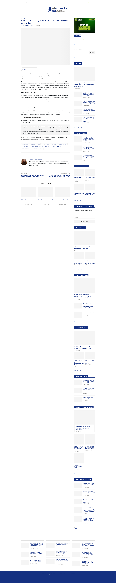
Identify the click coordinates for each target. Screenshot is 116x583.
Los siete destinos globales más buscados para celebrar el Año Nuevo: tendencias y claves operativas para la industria (36, 545)
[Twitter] (88, 2)
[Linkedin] (91, 2)
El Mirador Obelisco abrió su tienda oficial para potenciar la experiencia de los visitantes (88, 119)
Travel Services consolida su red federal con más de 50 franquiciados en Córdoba (62, 552)
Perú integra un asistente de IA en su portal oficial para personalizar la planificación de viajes (84, 84)
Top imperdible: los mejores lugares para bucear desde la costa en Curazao (36, 553)
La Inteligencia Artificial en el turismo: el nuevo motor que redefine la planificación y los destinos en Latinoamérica (89, 509)
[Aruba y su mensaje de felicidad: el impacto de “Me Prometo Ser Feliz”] (90, 439)
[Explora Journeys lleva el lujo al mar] (78, 315)
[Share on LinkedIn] (45, 154)
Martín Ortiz (47, 146)
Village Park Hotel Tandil (37, 148)
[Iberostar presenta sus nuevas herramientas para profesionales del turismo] (79, 439)
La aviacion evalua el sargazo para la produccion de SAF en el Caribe (89, 484)
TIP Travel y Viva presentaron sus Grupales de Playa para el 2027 (63, 544)
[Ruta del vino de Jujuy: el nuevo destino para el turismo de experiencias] (90, 255)
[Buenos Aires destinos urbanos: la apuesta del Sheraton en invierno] (79, 255)
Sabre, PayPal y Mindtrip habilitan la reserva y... (90, 178)
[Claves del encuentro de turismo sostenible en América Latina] (78, 501)
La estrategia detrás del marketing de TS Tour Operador (83, 428)
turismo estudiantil (26, 148)
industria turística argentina (36, 146)
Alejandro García (25, 144)
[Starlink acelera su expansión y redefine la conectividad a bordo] (84, 338)
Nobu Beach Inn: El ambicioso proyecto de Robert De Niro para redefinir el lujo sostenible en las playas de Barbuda (89, 519)
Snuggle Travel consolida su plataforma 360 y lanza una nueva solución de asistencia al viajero (83, 296)
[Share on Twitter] (44, 154)
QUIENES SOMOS (29, 2)
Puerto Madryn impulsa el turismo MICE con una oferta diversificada (89, 110)
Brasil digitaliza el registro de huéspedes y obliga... (79, 193)
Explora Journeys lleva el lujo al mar (89, 313)
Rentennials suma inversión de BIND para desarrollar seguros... (90, 193)
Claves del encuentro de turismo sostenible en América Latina (88, 501)
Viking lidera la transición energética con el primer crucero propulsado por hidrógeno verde (88, 305)
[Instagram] (89, 2)
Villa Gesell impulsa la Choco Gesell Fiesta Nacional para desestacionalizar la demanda (89, 102)
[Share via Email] (47, 154)
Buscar (92, 52)
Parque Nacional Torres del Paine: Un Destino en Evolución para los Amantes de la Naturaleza (88, 390)
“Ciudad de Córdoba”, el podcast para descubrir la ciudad (78, 466)
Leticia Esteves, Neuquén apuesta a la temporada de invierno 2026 (88, 381)
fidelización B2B (25, 146)
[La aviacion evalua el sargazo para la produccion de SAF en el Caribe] (78, 485)
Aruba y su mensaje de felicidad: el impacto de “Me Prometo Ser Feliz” (90, 447)
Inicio (22, 2)
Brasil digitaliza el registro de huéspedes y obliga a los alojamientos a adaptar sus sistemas (89, 138)
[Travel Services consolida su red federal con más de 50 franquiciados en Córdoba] (45, 192)
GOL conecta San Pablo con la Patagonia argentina (90, 362)
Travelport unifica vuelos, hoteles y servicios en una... (77, 179)
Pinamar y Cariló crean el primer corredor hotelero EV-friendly (89, 493)
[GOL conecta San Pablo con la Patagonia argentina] (90, 355)
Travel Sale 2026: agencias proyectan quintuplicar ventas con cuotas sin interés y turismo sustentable (62, 561)
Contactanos (49, 2)
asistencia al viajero (35, 144)
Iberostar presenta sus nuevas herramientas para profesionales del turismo (78, 448)
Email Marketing (39, 2)
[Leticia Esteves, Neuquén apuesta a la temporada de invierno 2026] (78, 382)
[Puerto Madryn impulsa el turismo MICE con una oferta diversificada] (78, 111)
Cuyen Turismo (54, 144)
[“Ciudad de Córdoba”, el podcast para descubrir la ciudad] (79, 458)
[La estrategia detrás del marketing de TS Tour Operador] (84, 421)
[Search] (94, 2)
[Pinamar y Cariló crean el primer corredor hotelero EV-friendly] (78, 493)
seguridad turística (56, 146)
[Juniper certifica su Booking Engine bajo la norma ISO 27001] (62, 192)
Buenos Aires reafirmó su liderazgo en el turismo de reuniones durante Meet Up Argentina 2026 (89, 94)
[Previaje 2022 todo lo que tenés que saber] (78, 399)
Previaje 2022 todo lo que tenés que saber (88, 398)
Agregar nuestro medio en (28, 69)
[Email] (92, 2)
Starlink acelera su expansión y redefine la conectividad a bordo (83, 347)
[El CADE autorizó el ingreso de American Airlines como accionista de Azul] (79, 355)
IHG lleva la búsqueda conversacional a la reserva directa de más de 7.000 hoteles (88, 157)
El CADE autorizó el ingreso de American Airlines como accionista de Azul (79, 362)
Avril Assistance (45, 144)
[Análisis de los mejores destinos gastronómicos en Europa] (84, 238)
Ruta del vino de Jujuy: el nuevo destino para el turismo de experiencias (90, 262)
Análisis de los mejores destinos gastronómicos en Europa (83, 247)
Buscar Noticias (78, 49)
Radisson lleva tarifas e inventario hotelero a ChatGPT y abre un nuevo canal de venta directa (88, 148)
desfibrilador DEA (63, 144)
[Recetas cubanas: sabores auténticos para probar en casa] (25, 562)
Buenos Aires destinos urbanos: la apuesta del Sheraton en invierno (78, 262)
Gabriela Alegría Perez (28, 25)
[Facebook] (86, 2)
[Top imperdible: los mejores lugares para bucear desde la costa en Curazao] (25, 554)
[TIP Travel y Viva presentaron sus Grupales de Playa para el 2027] (28, 192)
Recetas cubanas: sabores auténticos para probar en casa (36, 561)
